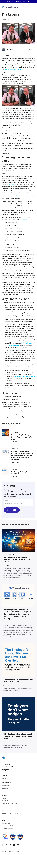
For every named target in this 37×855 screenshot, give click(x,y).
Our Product (5, 778)
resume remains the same (12, 69)
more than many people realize (24, 376)
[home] (10, 6)
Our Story (4, 798)
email (6, 500)
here (21, 515)
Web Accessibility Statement (10, 826)
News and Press (6, 816)
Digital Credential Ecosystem (10, 803)
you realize (11, 184)
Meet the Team (6, 801)
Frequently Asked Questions (10, 813)
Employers (5, 788)
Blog (3, 811)
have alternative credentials (25, 196)
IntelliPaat (25, 219)
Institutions (5, 791)
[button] (32, 6)
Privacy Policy (6, 823)
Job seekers (5, 785)
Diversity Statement (7, 828)
